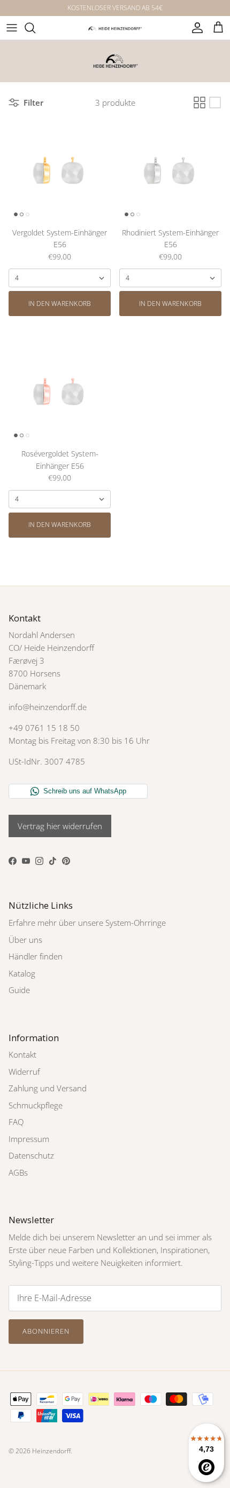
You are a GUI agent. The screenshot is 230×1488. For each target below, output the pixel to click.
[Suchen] (35, 28)
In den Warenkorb (59, 303)
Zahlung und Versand (48, 1088)
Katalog (22, 973)
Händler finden (36, 956)
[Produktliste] (215, 102)
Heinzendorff (51, 1450)
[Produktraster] (199, 102)
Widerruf (24, 1071)
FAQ (16, 1121)
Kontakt (22, 1054)
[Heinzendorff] (115, 27)
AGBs (18, 1172)
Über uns (25, 939)
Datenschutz (31, 1155)
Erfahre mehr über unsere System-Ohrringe (87, 922)
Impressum (29, 1138)
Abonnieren (46, 1331)
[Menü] (12, 28)
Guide (19, 990)
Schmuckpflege (36, 1105)
